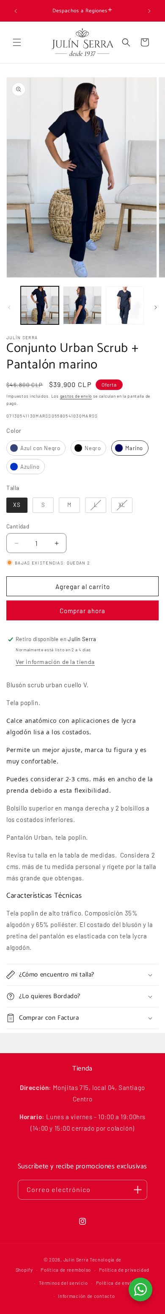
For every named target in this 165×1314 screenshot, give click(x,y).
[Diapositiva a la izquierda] (9, 307)
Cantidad (17, 526)
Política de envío (115, 1283)
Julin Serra (76, 1259)
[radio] (36, 448)
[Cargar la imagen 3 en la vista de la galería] (125, 305)
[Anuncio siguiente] (149, 11)
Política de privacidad (124, 1270)
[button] (17, 42)
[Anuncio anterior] (15, 11)
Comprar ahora (82, 610)
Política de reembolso (66, 1270)
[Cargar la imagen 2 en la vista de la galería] (82, 305)
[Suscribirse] (137, 1190)
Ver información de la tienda (55, 661)
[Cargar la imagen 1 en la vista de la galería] (40, 305)
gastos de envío (76, 395)
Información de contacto (86, 1296)
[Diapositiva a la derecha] (155, 307)
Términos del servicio (63, 1283)
